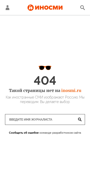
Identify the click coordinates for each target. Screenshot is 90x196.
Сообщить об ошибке (24, 132)
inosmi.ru (71, 90)
